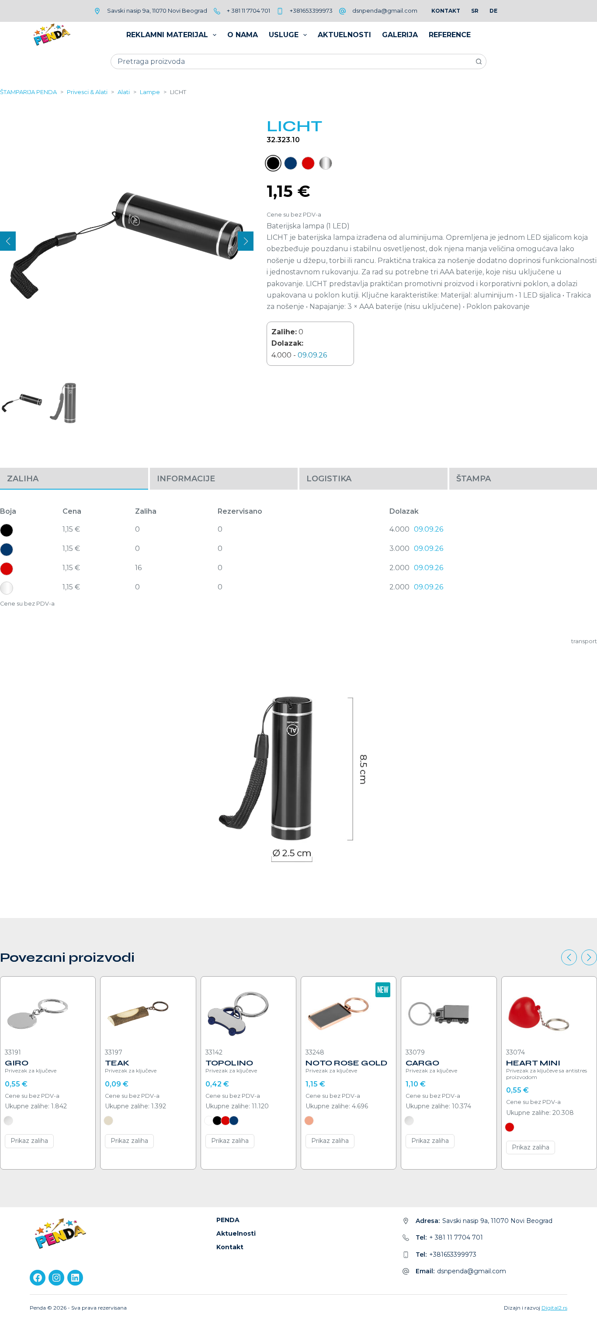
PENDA (227, 1220)
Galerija (400, 35)
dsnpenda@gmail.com (384, 10)
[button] (8, 241)
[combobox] (291, 61)
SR (475, 10)
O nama (242, 35)
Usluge (283, 35)
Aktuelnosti (344, 35)
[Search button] (479, 61)
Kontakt (445, 10)
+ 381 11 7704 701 (248, 10)
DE (493, 10)
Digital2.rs (554, 1307)
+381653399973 (311, 10)
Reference (450, 35)
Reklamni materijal (167, 35)
